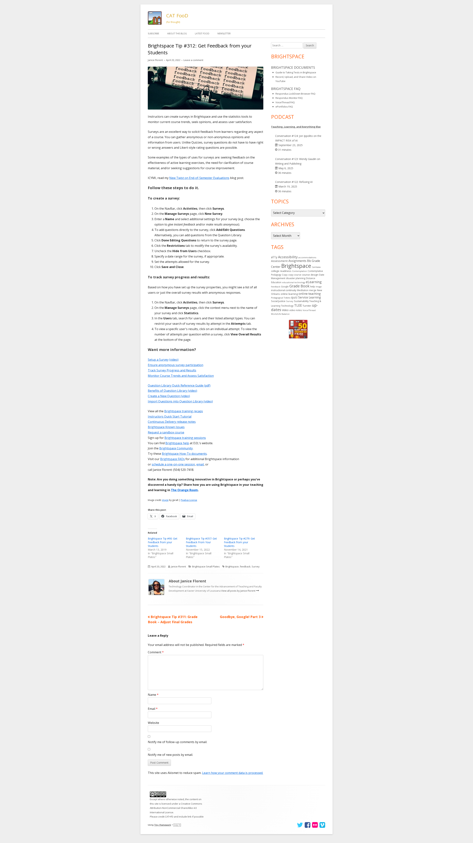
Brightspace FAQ (285, 88)
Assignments (297, 261)
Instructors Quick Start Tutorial (169, 416)
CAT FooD (177, 15)
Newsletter (224, 33)
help (312, 286)
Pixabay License (189, 500)
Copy (284, 274)
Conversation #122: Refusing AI (294, 182)
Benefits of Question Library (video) (172, 391)
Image (319, 286)
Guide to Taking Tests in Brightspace (295, 72)
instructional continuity (283, 290)
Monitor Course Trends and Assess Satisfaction (181, 376)
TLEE (298, 305)
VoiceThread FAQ (285, 102)
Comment (156, 652)
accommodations (307, 257)
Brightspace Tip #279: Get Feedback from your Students (239, 542)
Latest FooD (202, 33)
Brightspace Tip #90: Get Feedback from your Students (162, 542)
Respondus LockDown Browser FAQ (295, 93)
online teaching (310, 293)
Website (153, 723)
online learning (289, 294)
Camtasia (316, 267)
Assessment (279, 261)
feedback (245, 566)
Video (285, 310)
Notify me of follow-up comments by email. (177, 742)
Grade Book (299, 286)
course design (310, 274)
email (200, 464)
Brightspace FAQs (172, 459)
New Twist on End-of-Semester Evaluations (199, 178)
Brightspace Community (176, 448)
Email (153, 709)
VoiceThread (309, 310)
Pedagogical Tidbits (280, 297)
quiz (294, 297)
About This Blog (177, 33)
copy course (294, 274)
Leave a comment (193, 60)
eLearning (314, 281)
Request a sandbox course (166, 432)
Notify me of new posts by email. (170, 755)
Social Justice (278, 301)
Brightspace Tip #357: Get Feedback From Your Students (201, 542)
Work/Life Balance (280, 314)
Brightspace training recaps (183, 411)
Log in (177, 825)
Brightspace (232, 566)
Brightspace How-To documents (184, 454)
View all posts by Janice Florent (238, 590)
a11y (274, 257)
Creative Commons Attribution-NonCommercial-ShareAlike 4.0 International (176, 808)
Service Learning (309, 297)
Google (285, 286)
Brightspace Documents (293, 67)
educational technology (293, 282)
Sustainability (301, 301)
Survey (256, 566)
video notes (295, 310)
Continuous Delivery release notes (172, 422)
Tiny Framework (162, 825)
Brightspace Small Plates (206, 566)
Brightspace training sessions (185, 438)
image (165, 500)
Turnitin (307, 305)
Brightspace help (177, 443)
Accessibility (288, 257)
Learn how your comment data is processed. (232, 773)
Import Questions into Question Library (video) (180, 401)
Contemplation (299, 271)
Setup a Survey (158, 360)
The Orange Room (184, 490)
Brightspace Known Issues (166, 427)
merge (312, 290)
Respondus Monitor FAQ (289, 98)
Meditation (302, 290)
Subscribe (153, 33)
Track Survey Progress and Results (172, 370)
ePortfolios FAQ (284, 106)
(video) (173, 360)
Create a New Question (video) (169, 396)
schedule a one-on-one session (173, 464)
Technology (287, 305)
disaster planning (295, 278)
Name (153, 695)
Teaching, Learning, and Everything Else (296, 126)
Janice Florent (155, 60)
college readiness (281, 271)
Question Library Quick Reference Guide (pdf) (179, 385)
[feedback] (205, 88)
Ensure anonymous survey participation (175, 365)
